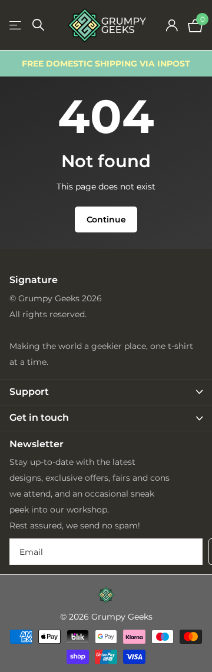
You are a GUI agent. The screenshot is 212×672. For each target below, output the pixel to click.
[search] (38, 25)
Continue (106, 219)
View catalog (16, 26)
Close (106, 392)
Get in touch (39, 414)
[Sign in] (171, 25)
